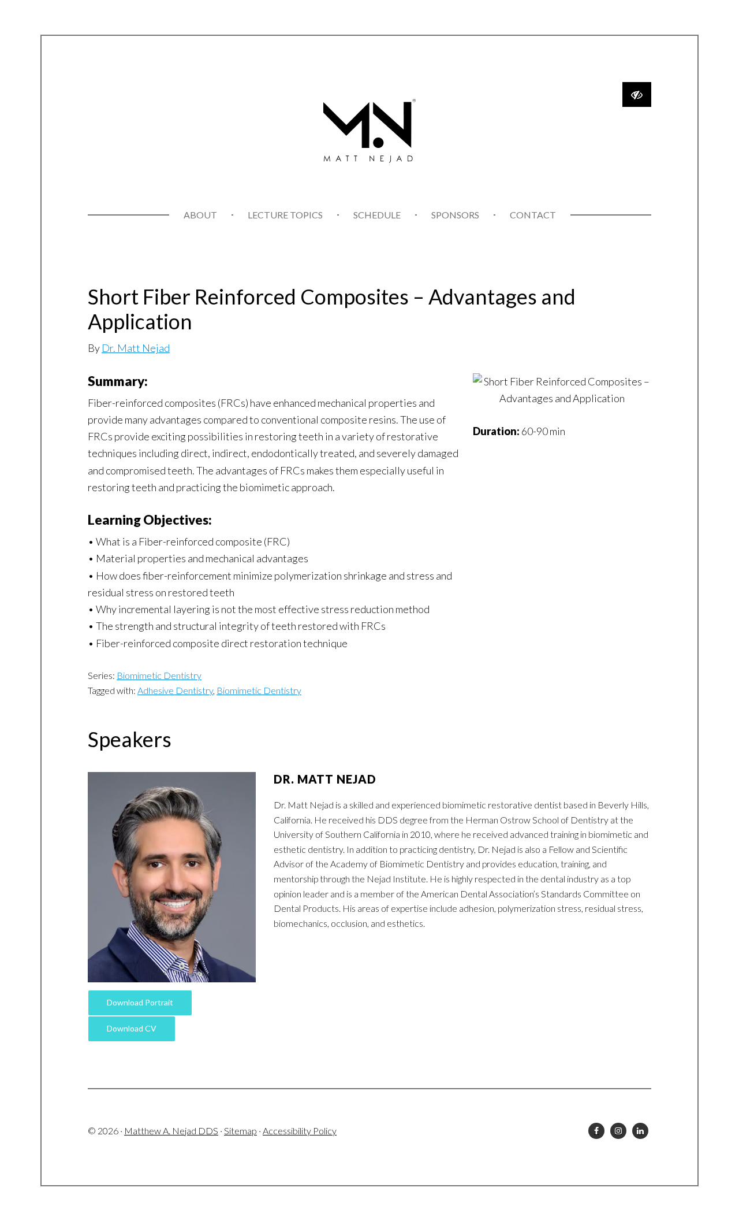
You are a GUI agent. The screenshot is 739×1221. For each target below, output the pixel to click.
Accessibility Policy (300, 1130)
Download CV (131, 1028)
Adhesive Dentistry (175, 690)
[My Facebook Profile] (596, 1131)
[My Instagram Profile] (618, 1131)
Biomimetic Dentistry (159, 675)
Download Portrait (140, 1002)
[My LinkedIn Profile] (640, 1131)
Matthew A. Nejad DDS (171, 1130)
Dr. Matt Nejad (136, 348)
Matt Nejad (369, 131)
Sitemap (240, 1130)
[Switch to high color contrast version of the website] (636, 94)
